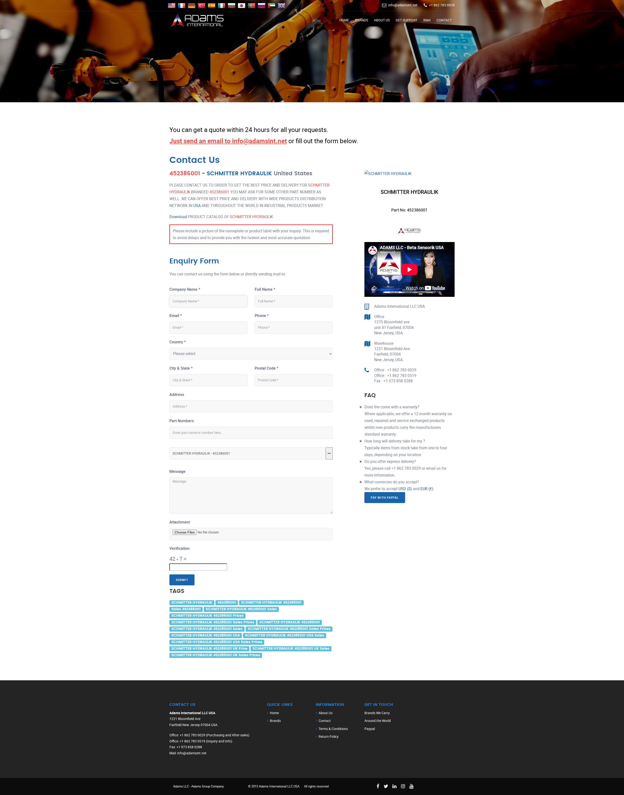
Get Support (407, 20)
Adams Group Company (207, 786)
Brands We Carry (377, 713)
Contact (444, 20)
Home (344, 20)
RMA (427, 20)
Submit (182, 580)
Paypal (369, 728)
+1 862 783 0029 (442, 5)
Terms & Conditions (333, 728)
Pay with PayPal (385, 497)
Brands (361, 20)
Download (178, 216)
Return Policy (329, 736)
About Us (382, 20)
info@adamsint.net (403, 5)
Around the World (377, 720)
